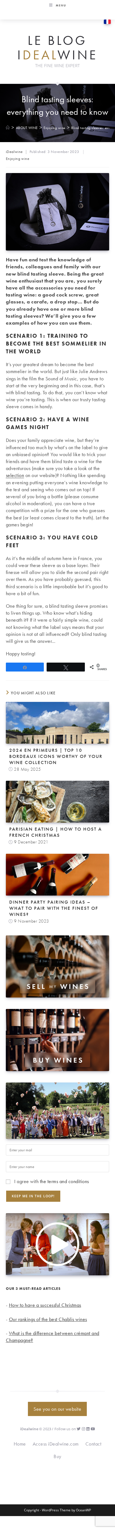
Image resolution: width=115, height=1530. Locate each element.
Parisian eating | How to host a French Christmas (55, 832)
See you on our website (57, 1409)
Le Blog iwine (57, 47)
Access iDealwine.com (56, 1444)
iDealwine (14, 151)
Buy (57, 1456)
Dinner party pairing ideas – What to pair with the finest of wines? (53, 908)
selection (15, 475)
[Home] (8, 127)
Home (20, 1444)
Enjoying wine (18, 158)
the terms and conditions (64, 1181)
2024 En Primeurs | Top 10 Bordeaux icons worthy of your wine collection (55, 756)
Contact (93, 1444)
